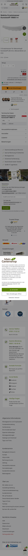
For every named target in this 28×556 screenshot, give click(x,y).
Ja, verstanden (14, 290)
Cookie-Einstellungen (7, 283)
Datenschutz (11, 297)
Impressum (17, 297)
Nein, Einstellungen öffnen (14, 294)
